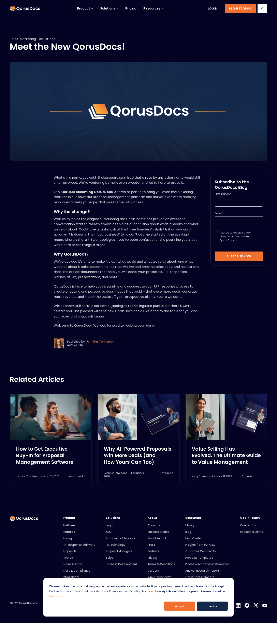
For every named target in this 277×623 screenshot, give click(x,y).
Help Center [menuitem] (193, 538)
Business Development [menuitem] (121, 564)
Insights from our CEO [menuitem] (200, 545)
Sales (14, 39)
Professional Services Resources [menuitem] (207, 564)
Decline (212, 606)
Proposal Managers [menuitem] (119, 551)
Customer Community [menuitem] (200, 551)
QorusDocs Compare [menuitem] (199, 577)
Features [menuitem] (69, 532)
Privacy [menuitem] (153, 558)
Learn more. (56, 596)
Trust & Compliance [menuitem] (76, 571)
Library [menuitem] (189, 525)
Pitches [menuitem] (68, 558)
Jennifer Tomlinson (100, 342)
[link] (25, 8)
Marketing (28, 39)
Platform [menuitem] (69, 525)
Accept (179, 606)
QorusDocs (46, 39)
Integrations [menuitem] (71, 577)
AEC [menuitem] (108, 532)
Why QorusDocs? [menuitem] (159, 577)
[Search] (262, 8)
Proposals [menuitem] (69, 551)
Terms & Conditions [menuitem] (161, 564)
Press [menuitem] (151, 545)
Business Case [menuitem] (73, 564)
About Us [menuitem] (154, 525)
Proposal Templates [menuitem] (199, 558)
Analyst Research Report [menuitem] (202, 571)
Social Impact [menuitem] (157, 538)
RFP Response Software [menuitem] (79, 545)
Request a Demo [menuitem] (251, 532)
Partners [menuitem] (153, 551)
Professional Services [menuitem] (120, 538)
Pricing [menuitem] (67, 538)
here (150, 591)
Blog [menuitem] (188, 532)
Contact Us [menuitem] (248, 525)
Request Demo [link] (240, 8)
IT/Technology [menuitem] (115, 545)
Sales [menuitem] (109, 558)
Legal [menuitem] (109, 525)
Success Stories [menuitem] (158, 532)
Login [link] (212, 8)
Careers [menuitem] (153, 571)
